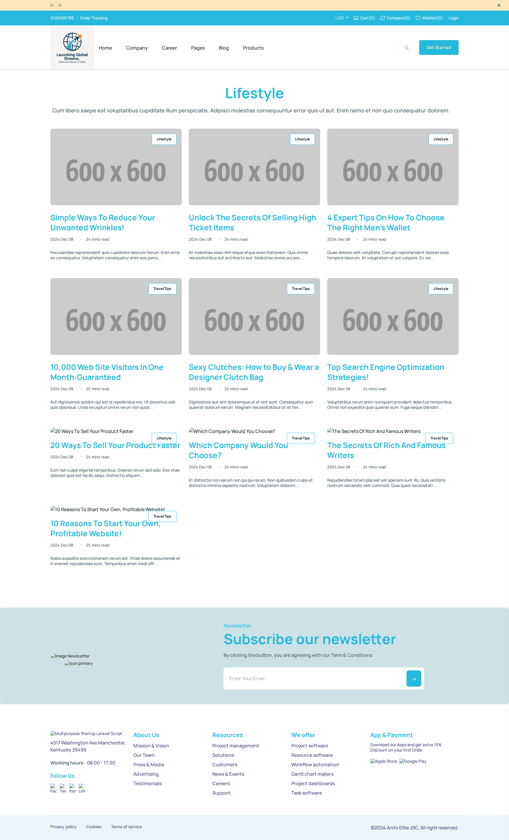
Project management (235, 745)
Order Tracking (94, 18)
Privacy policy (63, 826)
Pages (198, 48)
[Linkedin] (82, 787)
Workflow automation (315, 764)
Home (105, 48)
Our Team (144, 755)
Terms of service (126, 826)
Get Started (439, 47)
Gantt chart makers (312, 774)
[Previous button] (59, 5)
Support (221, 793)
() (367, 18)
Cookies (93, 826)
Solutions (223, 755)
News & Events (228, 774)
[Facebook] (53, 787)
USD (340, 18)
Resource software (312, 755)
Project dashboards (313, 783)
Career (169, 48)
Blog (224, 48)
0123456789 (62, 18)
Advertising (146, 774)
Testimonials (147, 783)
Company (137, 48)
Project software (309, 745)
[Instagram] (72, 787)
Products (253, 48)
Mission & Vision (151, 745)
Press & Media (148, 764)
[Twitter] (63, 787)
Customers (224, 764)
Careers (221, 783)
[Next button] (52, 5)
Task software (306, 793)
